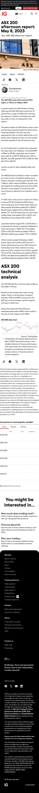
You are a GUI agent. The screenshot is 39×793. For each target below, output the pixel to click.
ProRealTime (10, 593)
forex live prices (14, 486)
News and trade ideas (13, 609)
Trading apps (10, 587)
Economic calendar (12, 612)
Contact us (9, 641)
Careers (16, 779)
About (7, 618)
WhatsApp (9, 648)
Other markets (10, 574)
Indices (4, 74)
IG (5, 665)
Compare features (12, 599)
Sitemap (10, 665)
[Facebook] (10, 79)
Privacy (8, 667)
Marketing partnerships (14, 628)
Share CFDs (9, 562)
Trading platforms (12, 580)
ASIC (6, 631)
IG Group (8, 779)
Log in (18, 8)
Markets (8, 555)
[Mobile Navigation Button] (36, 14)
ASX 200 (21, 74)
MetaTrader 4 (10, 590)
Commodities (10, 571)
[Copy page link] (3, 79)
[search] (31, 14)
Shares (12, 74)
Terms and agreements (24, 665)
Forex (4, 427)
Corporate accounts (12, 622)
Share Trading (10, 559)
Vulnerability (27, 667)
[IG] (4, 14)
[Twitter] (17, 79)
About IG (15, 670)
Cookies (8, 670)
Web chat (8, 645)
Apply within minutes (30, 8)
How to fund (16, 667)
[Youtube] (16, 686)
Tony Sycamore (15, 89)
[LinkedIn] (23, 79)
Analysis (8, 605)
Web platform (10, 584)
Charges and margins (13, 625)
